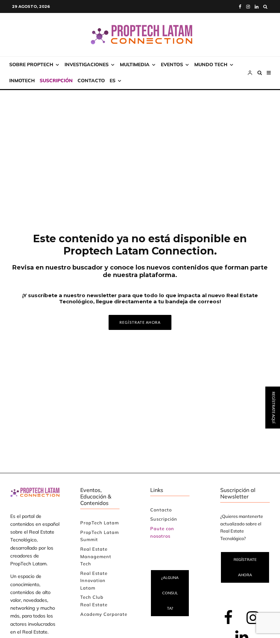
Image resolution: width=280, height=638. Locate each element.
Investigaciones (87, 64)
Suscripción (56, 80)
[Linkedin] (256, 6)
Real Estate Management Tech (95, 556)
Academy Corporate (103, 614)
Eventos (172, 64)
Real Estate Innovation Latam (94, 580)
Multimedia (135, 64)
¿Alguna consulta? (170, 593)
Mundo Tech (210, 64)
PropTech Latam (99, 522)
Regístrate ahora (245, 567)
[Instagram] (248, 6)
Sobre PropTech (31, 64)
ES (112, 80)
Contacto (91, 80)
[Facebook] (240, 6)
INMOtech (22, 80)
